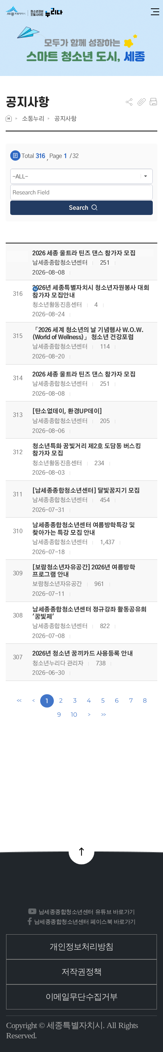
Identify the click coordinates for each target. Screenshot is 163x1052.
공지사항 (65, 118)
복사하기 (142, 102)
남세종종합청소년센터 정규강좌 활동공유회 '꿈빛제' (89, 613)
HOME (9, 118)
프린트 (153, 102)
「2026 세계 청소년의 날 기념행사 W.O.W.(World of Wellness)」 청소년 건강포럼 (87, 333)
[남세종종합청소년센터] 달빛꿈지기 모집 (86, 490)
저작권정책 (81, 971)
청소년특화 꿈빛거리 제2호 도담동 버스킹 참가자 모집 (86, 449)
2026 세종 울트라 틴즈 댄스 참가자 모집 (83, 253)
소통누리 (33, 118)
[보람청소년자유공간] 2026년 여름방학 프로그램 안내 (83, 571)
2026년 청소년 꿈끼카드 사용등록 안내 (82, 653)
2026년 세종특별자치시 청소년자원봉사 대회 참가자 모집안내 (90, 291)
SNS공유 (129, 102)
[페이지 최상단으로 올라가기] (81, 851)
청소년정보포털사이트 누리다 (34, 12)
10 (74, 714)
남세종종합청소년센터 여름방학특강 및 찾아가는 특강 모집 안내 (83, 528)
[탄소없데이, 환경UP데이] (67, 411)
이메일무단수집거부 (81, 996)
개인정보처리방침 (82, 946)
